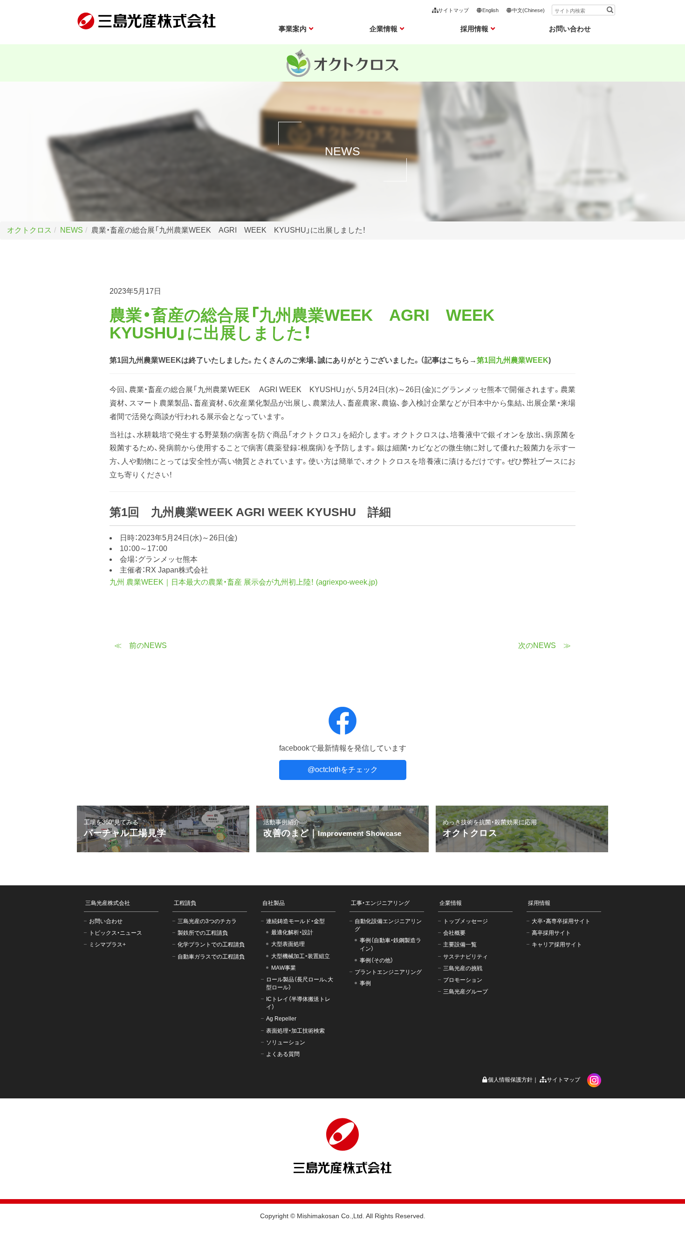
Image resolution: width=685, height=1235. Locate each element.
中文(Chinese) (528, 10)
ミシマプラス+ (107, 944)
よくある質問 (283, 1054)
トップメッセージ (465, 921)
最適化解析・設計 (292, 932)
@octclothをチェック (343, 769)
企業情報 (450, 903)
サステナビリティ (465, 956)
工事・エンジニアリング (380, 903)
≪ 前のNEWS (140, 645)
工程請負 (185, 903)
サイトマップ (453, 10)
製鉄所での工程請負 (203, 933)
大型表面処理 (288, 944)
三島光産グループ (465, 991)
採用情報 (539, 903)
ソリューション (285, 1042)
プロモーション (462, 980)
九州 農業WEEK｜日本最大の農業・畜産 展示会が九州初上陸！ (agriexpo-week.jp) (243, 582)
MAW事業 (283, 968)
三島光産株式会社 (107, 903)
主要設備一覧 (460, 944)
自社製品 (273, 903)
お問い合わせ (570, 29)
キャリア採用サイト (557, 944)
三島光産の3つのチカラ (207, 921)
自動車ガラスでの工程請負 (211, 956)
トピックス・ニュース (115, 933)
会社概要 (454, 933)
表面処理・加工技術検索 (295, 1031)
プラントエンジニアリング (388, 972)
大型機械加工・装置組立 (300, 956)
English (490, 10)
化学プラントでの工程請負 (211, 944)
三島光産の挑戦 (462, 968)
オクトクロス (29, 230)
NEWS (71, 230)
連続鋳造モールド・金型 (295, 921)
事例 (365, 983)
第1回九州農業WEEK (512, 360)
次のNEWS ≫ (544, 645)
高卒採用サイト (551, 933)
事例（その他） (376, 960)
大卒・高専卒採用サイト (561, 921)
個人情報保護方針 (510, 1079)
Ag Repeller (281, 1018)
